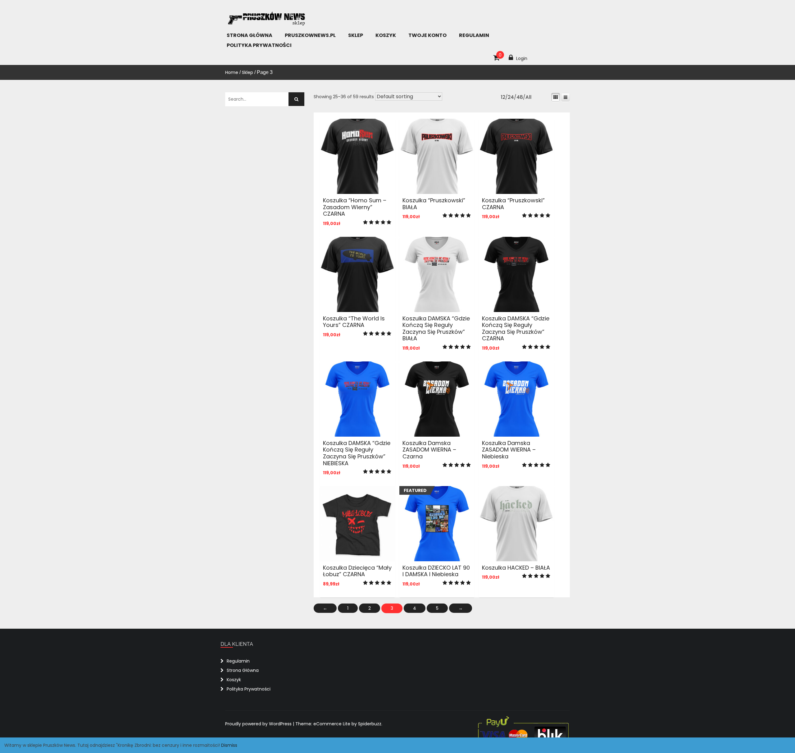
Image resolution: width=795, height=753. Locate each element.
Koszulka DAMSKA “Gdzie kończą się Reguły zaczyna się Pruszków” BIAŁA (436, 328)
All (528, 97)
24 (511, 97)
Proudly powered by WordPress (259, 724)
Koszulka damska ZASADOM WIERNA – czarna (429, 449)
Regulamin (474, 35)
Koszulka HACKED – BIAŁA (516, 568)
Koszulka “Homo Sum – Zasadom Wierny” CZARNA (354, 207)
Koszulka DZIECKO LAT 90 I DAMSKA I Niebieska (436, 571)
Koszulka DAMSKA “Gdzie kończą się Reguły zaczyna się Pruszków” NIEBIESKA (356, 453)
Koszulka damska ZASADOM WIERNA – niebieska (509, 449)
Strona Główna (249, 35)
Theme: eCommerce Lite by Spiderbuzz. (338, 724)
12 (503, 97)
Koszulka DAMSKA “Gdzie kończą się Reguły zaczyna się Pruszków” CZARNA (515, 328)
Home (231, 72)
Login (521, 58)
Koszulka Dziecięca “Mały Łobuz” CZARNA (357, 571)
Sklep (355, 35)
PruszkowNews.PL (310, 35)
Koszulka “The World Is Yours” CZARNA (354, 322)
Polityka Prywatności (259, 45)
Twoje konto (427, 35)
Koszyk (385, 35)
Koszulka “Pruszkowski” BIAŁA (433, 203)
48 (519, 97)
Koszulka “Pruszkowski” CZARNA (513, 203)
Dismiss (229, 745)
